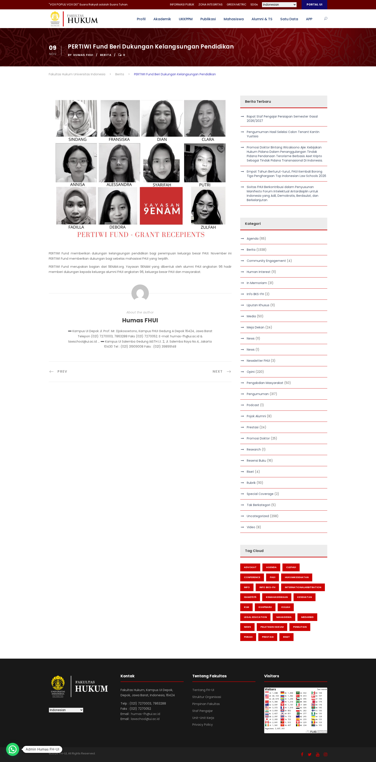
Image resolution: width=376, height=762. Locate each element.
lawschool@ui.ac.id (145, 719)
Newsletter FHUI (258, 360)
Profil (141, 19)
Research (254, 449)
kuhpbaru (265, 607)
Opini (251, 372)
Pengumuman (258, 394)
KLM (246, 607)
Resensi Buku (256, 460)
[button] (12, 749)
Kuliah (285, 607)
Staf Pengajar (202, 711)
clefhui (291, 567)
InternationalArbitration (303, 587)
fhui (272, 577)
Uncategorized (258, 516)
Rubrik (251, 483)
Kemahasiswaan (277, 597)
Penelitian (300, 627)
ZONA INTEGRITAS (210, 4)
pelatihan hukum (272, 627)
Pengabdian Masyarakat (265, 383)
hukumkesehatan (297, 577)
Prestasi (252, 427)
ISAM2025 (250, 597)
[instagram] (325, 754)
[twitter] (310, 754)
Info (247, 587)
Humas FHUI (83, 55)
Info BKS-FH (255, 294)
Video (251, 527)
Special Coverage (260, 494)
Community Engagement (266, 261)
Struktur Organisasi (206, 697)
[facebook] (302, 754)
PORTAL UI (314, 4)
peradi (248, 637)
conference (252, 577)
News (251, 338)
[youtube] (317, 754)
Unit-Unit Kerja (203, 718)
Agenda (252, 238)
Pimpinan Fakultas (206, 704)
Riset (250, 471)
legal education (255, 617)
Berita (105, 55)
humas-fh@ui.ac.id (145, 714)
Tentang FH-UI (203, 690)
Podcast (253, 405)
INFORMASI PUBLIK (182, 4)
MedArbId (307, 617)
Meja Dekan (255, 327)
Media (251, 316)
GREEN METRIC (236, 4)
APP (309, 19)
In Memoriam (257, 283)
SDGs (254, 4)
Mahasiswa (234, 19)
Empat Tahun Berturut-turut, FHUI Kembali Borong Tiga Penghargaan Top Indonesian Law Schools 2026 (286, 173)
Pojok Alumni (256, 416)
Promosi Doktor (258, 438)
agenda (271, 567)
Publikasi (208, 19)
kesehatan (304, 597)
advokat (250, 567)
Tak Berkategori (258, 505)
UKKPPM (186, 19)
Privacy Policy (202, 724)
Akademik (162, 19)
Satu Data (289, 19)
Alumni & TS (262, 19)
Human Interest (258, 272)
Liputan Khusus (258, 305)
